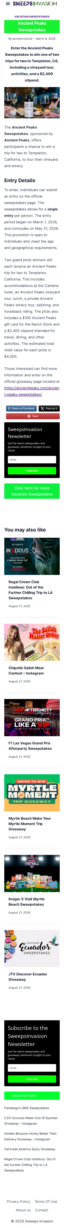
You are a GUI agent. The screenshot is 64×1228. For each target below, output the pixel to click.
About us (23, 1210)
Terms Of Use (45, 1201)
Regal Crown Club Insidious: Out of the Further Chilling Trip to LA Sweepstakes (29, 1164)
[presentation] (32, 556)
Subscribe (32, 470)
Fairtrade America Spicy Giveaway (29, 1149)
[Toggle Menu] (8, 3)
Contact (41, 1210)
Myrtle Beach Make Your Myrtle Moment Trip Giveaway (30, 823)
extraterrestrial (22, 38)
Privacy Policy (18, 1201)
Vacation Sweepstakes (32, 16)
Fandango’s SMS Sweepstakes (26, 1108)
